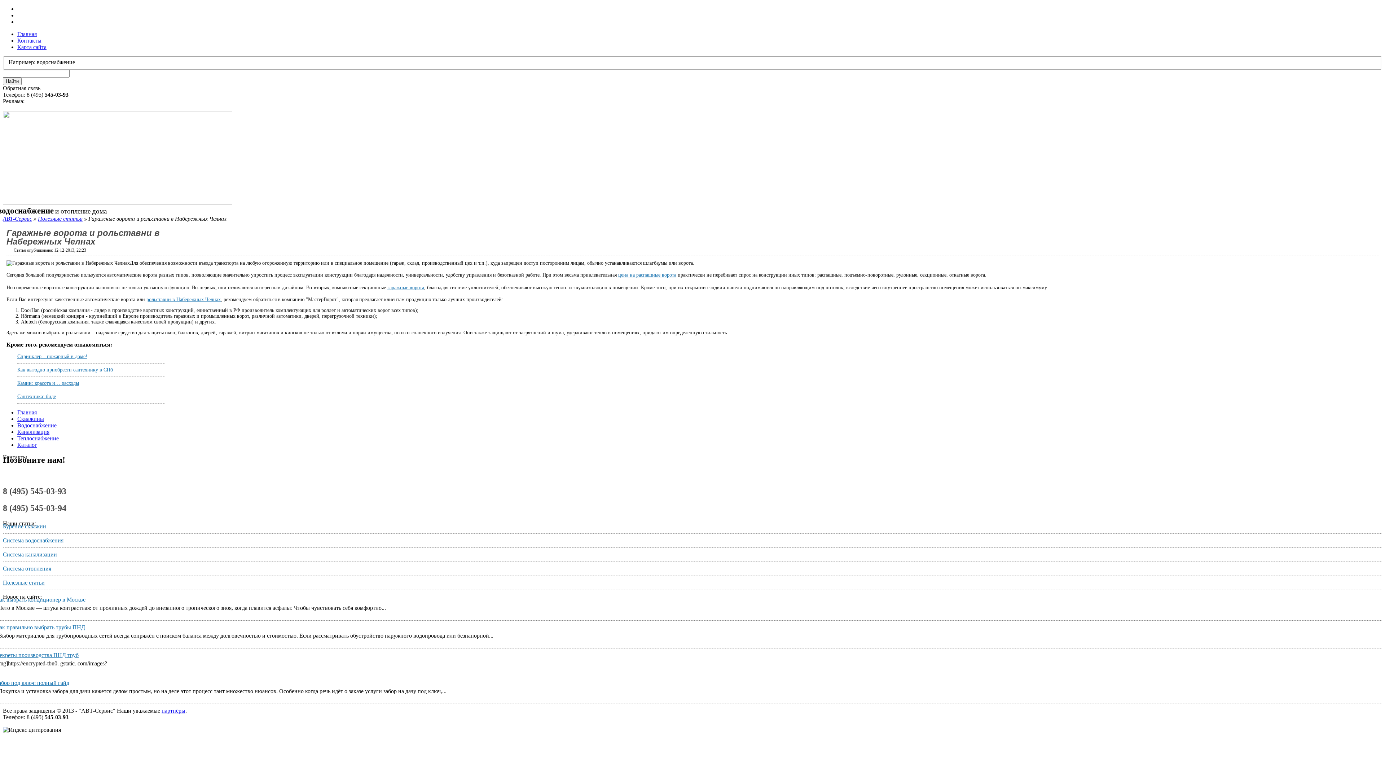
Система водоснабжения (33, 540)
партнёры (173, 711)
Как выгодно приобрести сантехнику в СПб (65, 370)
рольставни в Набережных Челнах (183, 299)
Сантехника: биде (36, 396)
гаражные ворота (405, 287)
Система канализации (30, 554)
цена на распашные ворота (647, 275)
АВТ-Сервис (17, 219)
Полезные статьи (60, 219)
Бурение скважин (24, 526)
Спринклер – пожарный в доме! (52, 356)
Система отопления (27, 568)
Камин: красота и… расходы (48, 383)
